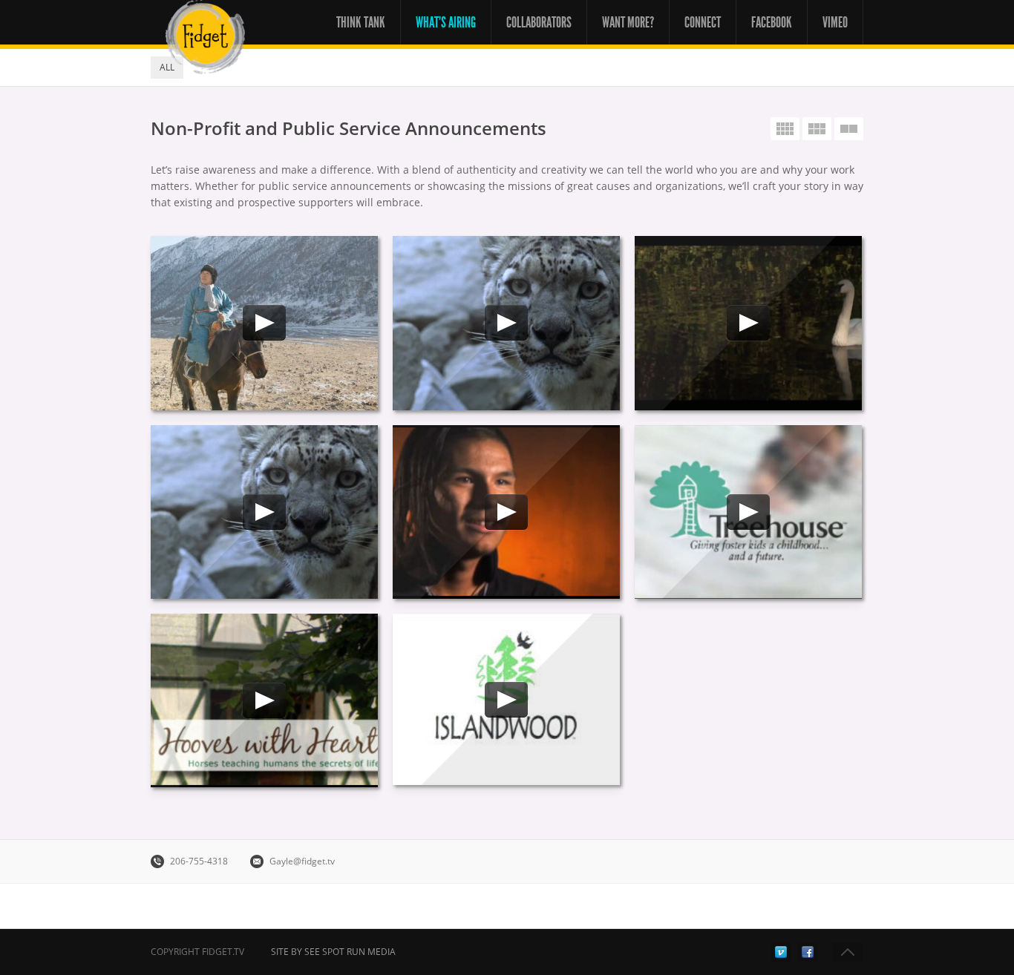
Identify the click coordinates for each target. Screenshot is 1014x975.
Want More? (628, 22)
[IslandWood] (506, 699)
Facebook (771, 22)
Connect (702, 22)
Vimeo (835, 22)
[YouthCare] (506, 512)
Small (785, 128)
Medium (816, 128)
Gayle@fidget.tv (302, 861)
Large (848, 128)
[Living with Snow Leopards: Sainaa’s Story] (264, 323)
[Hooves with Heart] (264, 700)
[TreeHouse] (748, 512)
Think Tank (360, 22)
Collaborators (539, 22)
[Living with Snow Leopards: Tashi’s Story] (506, 323)
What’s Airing (446, 22)
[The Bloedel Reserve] (748, 323)
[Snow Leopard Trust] (264, 512)
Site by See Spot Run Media (333, 951)
